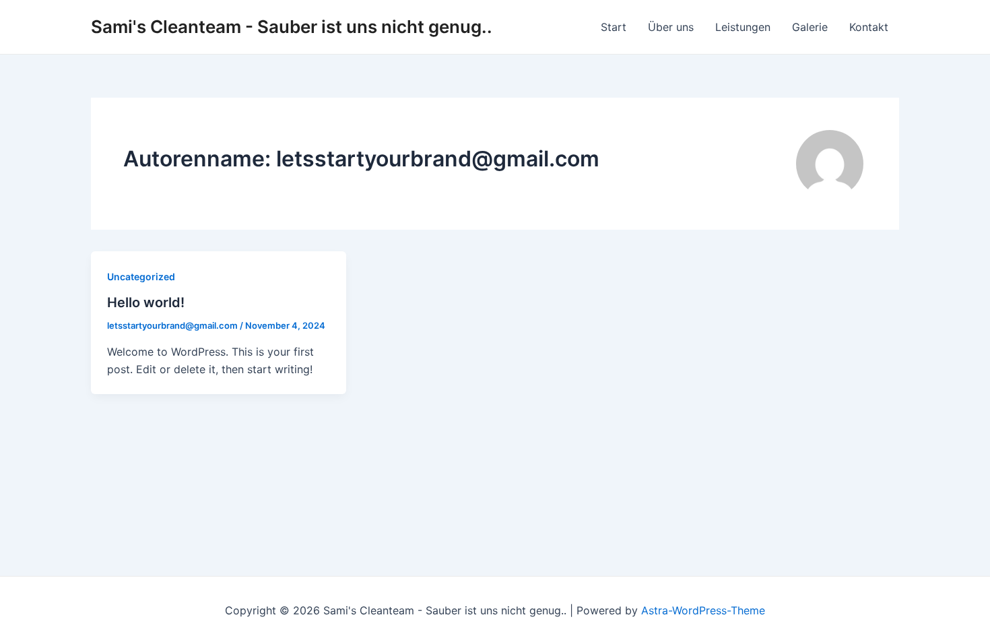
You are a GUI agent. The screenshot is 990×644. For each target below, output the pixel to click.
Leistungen (742, 27)
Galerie (810, 27)
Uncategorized (141, 276)
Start (613, 27)
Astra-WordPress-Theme (703, 610)
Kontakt (868, 27)
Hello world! (146, 302)
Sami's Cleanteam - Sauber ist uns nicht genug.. (291, 26)
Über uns (671, 27)
